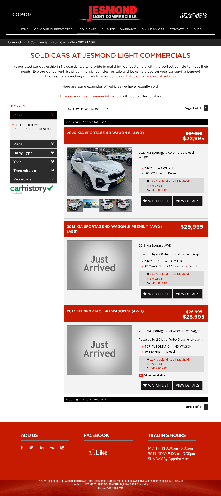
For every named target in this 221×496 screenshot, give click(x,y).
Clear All (20, 106)
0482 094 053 (21, 14)
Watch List (158, 201)
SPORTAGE (86, 42)
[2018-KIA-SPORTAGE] (100, 265)
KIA (72, 42)
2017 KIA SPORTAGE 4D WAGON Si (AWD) (105, 311)
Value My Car (153, 29)
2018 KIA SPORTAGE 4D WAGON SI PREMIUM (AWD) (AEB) (114, 229)
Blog (198, 29)
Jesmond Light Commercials (28, 42)
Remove (33, 125)
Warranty (128, 29)
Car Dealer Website (156, 480)
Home (24, 29)
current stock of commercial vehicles (146, 76)
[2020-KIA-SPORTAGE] (100, 172)
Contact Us (179, 29)
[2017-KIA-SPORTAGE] (100, 350)
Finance (108, 29)
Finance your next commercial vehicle (90, 96)
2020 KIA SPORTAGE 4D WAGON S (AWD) (105, 133)
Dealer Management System (125, 480)
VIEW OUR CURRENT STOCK (54, 29)
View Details (187, 201)
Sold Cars (88, 29)
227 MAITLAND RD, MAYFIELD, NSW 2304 (194, 16)
